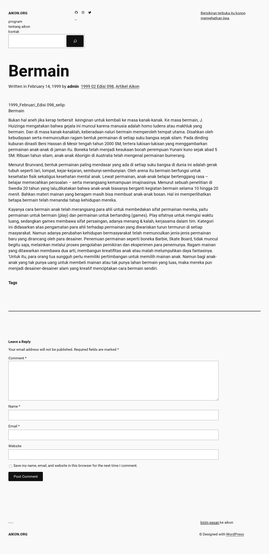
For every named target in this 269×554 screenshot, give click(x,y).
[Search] (75, 41)
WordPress (235, 534)
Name (14, 406)
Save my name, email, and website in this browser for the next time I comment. (75, 465)
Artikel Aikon (127, 86)
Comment (17, 358)
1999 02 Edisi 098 (97, 86)
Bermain (38, 71)
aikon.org (18, 13)
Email (14, 426)
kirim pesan (209, 522)
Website (14, 446)
